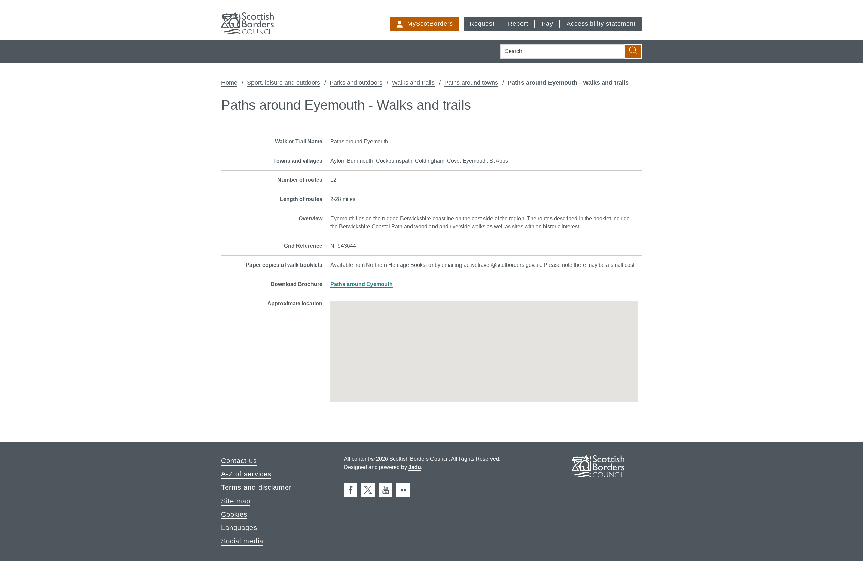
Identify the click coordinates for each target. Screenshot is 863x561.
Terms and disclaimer (256, 487)
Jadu (414, 467)
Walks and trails (413, 82)
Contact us (239, 461)
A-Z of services (246, 474)
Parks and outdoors (356, 82)
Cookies (234, 514)
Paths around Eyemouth (361, 284)
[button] (484, 347)
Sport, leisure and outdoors (283, 82)
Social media (242, 541)
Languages (239, 527)
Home (229, 82)
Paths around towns (471, 82)
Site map (235, 501)
